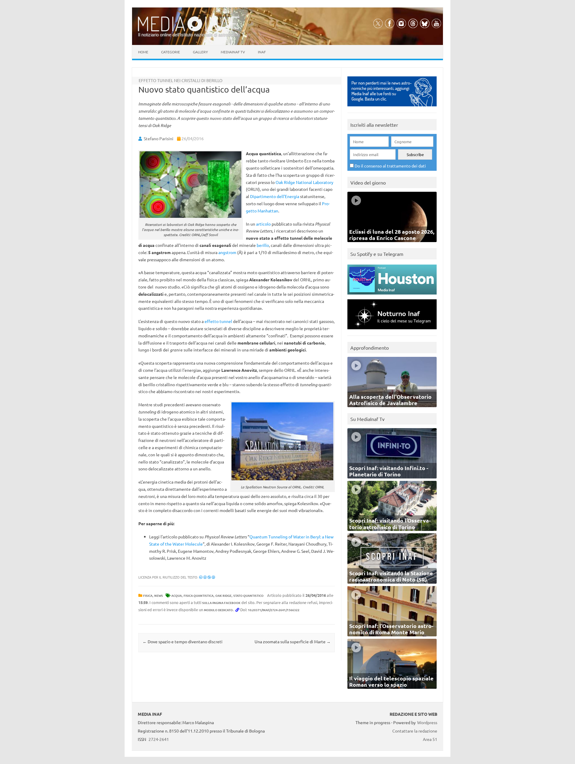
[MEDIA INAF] (188, 30)
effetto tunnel (218, 321)
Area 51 (430, 739)
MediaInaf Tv (233, 51)
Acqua (176, 595)
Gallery (200, 51)
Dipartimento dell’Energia (274, 196)
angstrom (227, 252)
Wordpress (427, 722)
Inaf (262, 51)
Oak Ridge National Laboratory (304, 182)
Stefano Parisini (158, 138)
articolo (263, 224)
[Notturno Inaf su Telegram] (392, 330)
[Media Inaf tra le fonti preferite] (392, 107)
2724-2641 (159, 739)
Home (143, 51)
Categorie (170, 51)
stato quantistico (248, 595)
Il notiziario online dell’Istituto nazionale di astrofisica (188, 34)
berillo (263, 245)
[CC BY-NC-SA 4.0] (207, 577)
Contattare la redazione (414, 730)
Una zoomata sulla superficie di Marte (293, 641)
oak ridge (223, 595)
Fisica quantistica (199, 595)
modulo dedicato (218, 610)
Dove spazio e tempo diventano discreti (183, 641)
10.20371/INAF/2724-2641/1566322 (273, 610)
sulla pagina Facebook (221, 602)
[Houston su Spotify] (392, 295)
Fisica (147, 595)
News (158, 595)
